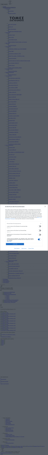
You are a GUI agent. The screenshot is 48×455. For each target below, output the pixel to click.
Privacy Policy (31, 248)
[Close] (45, 207)
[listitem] (24, 223)
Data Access (24, 248)
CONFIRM (15, 244)
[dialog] (24, 227)
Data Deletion (17, 248)
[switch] (39, 226)
